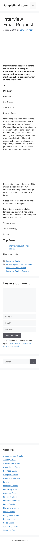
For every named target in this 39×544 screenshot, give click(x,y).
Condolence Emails (11, 478)
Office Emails (9, 512)
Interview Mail (26, 264)
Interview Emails (13, 261)
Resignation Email (11, 515)
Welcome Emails (10, 530)
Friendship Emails (11, 489)
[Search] (33, 361)
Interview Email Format (16, 268)
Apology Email (9, 460)
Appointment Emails (12, 463)
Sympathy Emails (10, 526)
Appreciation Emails (11, 467)
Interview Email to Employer (18, 271)
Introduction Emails (11, 500)
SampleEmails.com (15, 5)
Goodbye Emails (10, 493)
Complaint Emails (10, 475)
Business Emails (10, 471)
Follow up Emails (10, 486)
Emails (6, 482)
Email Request (12, 264)
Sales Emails (8, 523)
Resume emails (9, 519)
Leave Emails (9, 504)
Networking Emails (11, 508)
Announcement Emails (13, 456)
